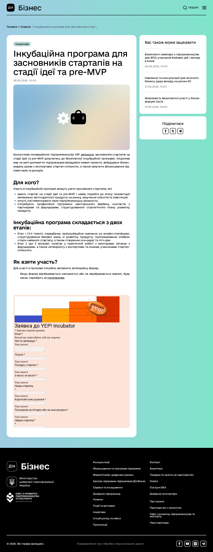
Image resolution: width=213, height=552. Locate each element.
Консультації (101, 462)
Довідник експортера (163, 494)
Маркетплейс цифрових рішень (113, 475)
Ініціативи (99, 512)
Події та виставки (104, 506)
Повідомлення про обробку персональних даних (110, 544)
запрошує (87, 154)
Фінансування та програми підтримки (117, 468)
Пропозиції (100, 525)
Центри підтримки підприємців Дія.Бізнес (119, 481)
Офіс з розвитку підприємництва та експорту (172, 515)
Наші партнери (159, 523)
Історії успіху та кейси (107, 518)
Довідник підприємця (106, 494)
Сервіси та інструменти (107, 487)
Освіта (154, 481)
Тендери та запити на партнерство (172, 475)
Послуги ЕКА (158, 487)
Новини (98, 499)
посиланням (55, 277)
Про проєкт (157, 501)
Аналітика (156, 468)
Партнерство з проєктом (165, 508)
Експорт (155, 462)
